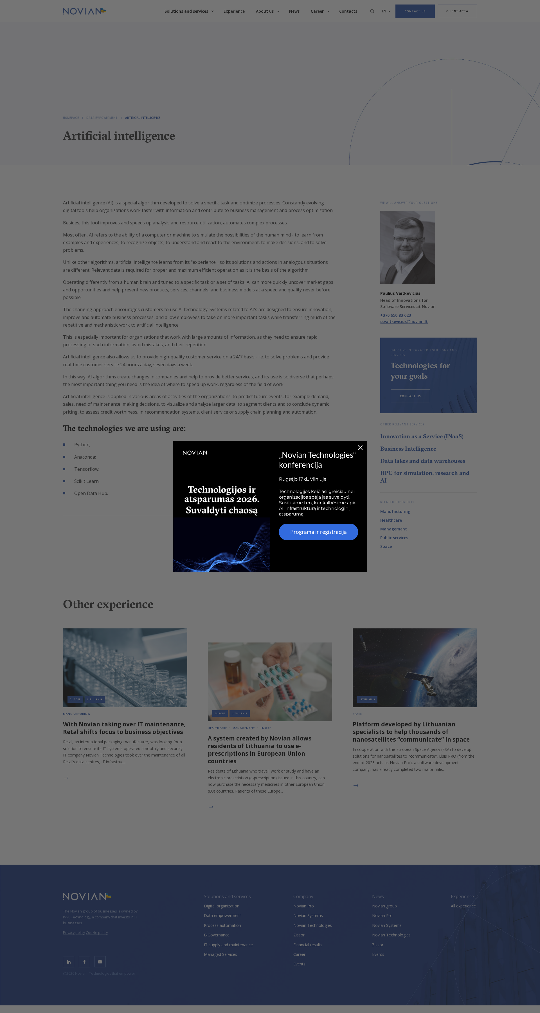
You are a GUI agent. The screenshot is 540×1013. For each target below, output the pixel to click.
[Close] (360, 447)
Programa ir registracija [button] (318, 531)
